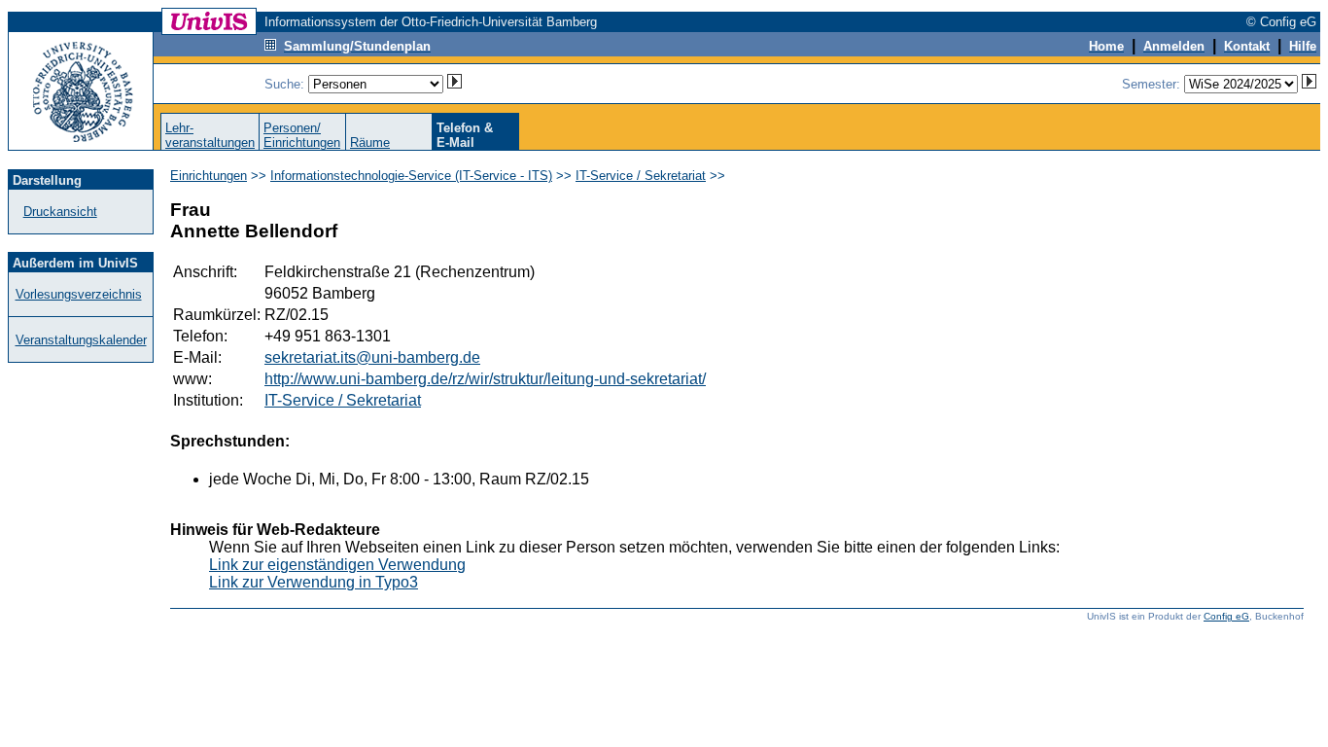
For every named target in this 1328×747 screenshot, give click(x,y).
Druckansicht (60, 211)
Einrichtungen (208, 175)
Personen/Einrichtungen (301, 135)
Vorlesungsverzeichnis (79, 294)
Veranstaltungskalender (81, 340)
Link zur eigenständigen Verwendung (337, 564)
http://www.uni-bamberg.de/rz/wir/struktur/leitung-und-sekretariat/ (485, 379)
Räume (370, 142)
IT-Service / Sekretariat (641, 175)
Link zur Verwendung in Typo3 (313, 582)
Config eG (1226, 616)
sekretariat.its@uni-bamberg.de (372, 357)
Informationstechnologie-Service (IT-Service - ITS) (411, 175)
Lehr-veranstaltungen (210, 135)
